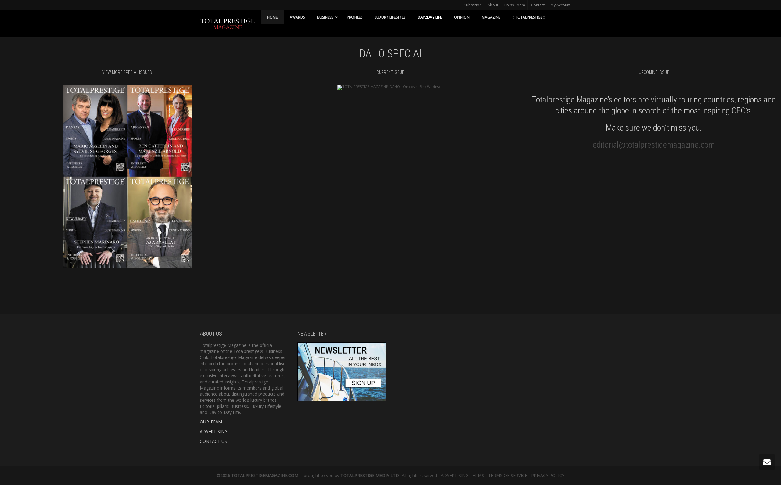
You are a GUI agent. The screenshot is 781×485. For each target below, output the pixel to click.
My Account (560, 5)
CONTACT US (213, 441)
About (493, 5)
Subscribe (472, 5)
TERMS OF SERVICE (507, 475)
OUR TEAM (211, 422)
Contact (538, 5)
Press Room (514, 5)
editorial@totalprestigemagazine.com (654, 145)
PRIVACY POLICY (547, 475)
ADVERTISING (214, 431)
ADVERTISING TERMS (462, 475)
